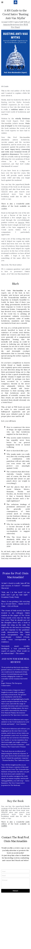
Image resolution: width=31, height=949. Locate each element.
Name (4, 871)
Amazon (21, 222)
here (24, 218)
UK (6, 189)
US (3, 189)
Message (5, 880)
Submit (15, 891)
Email (4, 875)
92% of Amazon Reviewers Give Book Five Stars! (16, 24)
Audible (4, 208)
